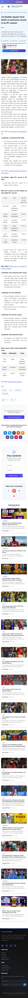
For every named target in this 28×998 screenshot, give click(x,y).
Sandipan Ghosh (12, 45)
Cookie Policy (4, 970)
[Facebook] (8, 491)
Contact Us (4, 957)
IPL (11, 390)
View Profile (15, 50)
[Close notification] (26, 2)
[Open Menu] (2, 6)
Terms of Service (5, 967)
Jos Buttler (18, 390)
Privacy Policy (4, 965)
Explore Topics (5, 959)
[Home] (2, 12)
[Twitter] (19, 491)
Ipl (4, 12)
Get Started (19, 2)
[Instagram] (14, 491)
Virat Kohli (5, 393)
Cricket (4, 390)
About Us (3, 952)
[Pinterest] (14, 496)
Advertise (3, 955)
